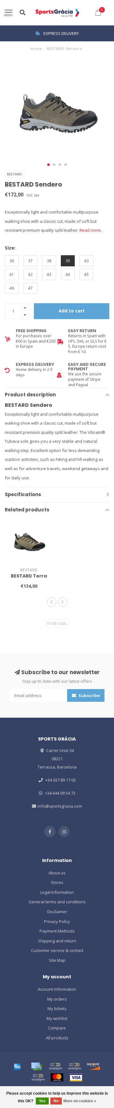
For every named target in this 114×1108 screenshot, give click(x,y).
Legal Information (57, 892)
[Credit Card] (36, 1066)
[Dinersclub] (74, 1066)
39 (68, 260)
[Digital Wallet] (55, 1066)
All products (57, 1038)
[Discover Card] (93, 1066)
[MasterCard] (57, 1077)
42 (30, 274)
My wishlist (57, 1018)
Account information (57, 989)
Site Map (57, 960)
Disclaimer (57, 911)
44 (68, 274)
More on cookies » (79, 1101)
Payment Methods (57, 931)
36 (12, 260)
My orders (57, 999)
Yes (42, 1101)
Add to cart (72, 311)
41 (12, 274)
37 (30, 260)
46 (12, 288)
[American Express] (17, 1066)
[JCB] (38, 1077)
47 (30, 288)
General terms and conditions (57, 902)
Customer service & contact (57, 950)
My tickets (57, 1008)
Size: (10, 247)
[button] (48, 164)
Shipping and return (57, 941)
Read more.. (91, 230)
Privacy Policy (57, 921)
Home (36, 48)
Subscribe (89, 695)
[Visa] (76, 1077)
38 (49, 260)
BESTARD (14, 174)
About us (57, 873)
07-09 (56, 623)
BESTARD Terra (29, 576)
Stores (57, 882)
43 (49, 274)
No (56, 1101)
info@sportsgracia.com (60, 806)
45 (86, 274)
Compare (57, 1028)
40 (86, 260)
